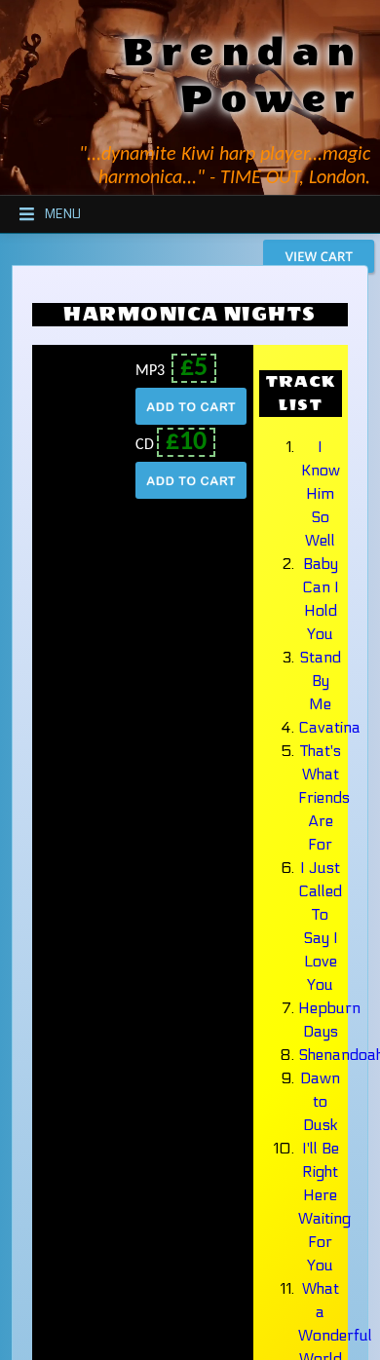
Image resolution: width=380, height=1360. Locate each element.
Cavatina (329, 727)
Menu (63, 214)
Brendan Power (242, 76)
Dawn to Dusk (320, 1101)
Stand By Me (320, 680)
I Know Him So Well (320, 493)
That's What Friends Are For (324, 797)
